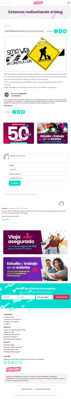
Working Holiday (9, 345)
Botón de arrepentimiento (12, 339)
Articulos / (8, 26)
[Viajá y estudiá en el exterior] (35, 269)
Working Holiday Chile (11, 349)
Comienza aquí (9, 317)
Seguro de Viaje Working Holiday (15, 330)
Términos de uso (26, 389)
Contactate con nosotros (12, 319)
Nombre (11, 165)
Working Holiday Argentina (13, 347)
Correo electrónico (15, 174)
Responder (5, 219)
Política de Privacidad (42, 389)
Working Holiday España (12, 352)
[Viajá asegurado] (35, 242)
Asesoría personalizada (12, 334)
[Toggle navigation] (68, 3)
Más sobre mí (8, 105)
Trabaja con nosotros (11, 322)
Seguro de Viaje (9, 332)
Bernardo (19, 93)
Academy (7, 324)
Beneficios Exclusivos (11, 337)
